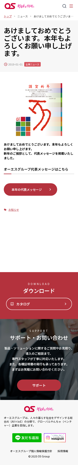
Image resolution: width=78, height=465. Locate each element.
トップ (8, 16)
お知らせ (13, 210)
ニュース (22, 16)
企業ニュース (32, 64)
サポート (39, 385)
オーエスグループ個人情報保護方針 (31, 451)
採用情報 (63, 451)
